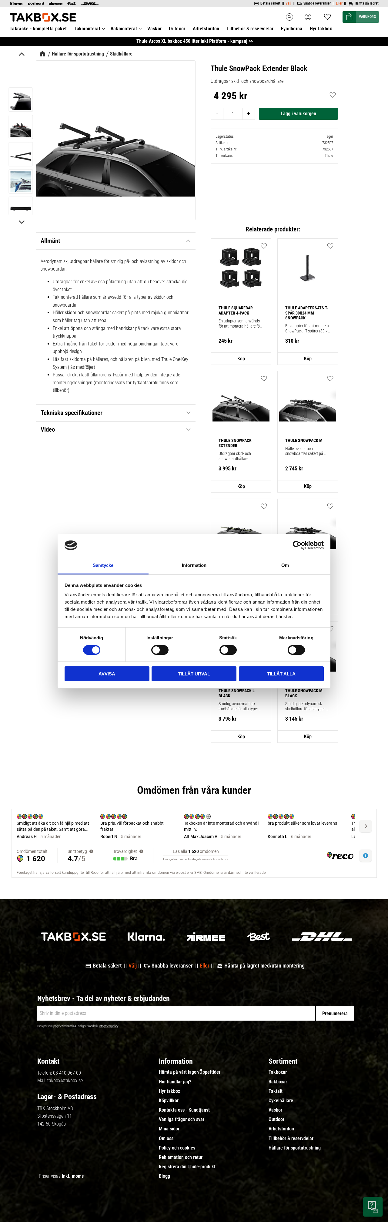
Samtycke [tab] (103, 565)
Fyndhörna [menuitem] (292, 29)
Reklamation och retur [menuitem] (180, 1157)
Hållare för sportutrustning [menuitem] (295, 1148)
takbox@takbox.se (65, 1080)
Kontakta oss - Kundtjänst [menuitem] (184, 1110)
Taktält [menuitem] (276, 1091)
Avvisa (107, 673)
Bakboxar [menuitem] (278, 1082)
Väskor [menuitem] (154, 29)
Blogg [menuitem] (164, 1176)
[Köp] (298, 114)
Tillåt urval (194, 673)
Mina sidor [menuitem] (169, 1129)
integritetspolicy (108, 1026)
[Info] (241, 359)
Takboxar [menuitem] (278, 1072)
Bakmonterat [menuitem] (124, 29)
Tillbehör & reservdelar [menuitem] (249, 29)
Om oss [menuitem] (166, 1138)
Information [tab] (194, 565)
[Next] (21, 221)
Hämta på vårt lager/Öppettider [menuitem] (189, 1072)
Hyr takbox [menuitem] (321, 29)
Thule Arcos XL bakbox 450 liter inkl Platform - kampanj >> (194, 41)
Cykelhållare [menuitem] (281, 1100)
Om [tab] (285, 565)
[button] (327, 15)
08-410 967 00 (67, 1073)
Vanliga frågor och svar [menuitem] (181, 1119)
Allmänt (50, 240)
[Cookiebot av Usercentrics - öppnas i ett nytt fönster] (297, 545)
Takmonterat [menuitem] (87, 29)
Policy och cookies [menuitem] (177, 1148)
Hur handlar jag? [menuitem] (175, 1082)
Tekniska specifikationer (71, 412)
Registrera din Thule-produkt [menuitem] (187, 1167)
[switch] (160, 650)
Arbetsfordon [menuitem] (206, 29)
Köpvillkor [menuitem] (169, 1100)
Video (48, 429)
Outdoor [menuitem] (177, 29)
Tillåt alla (281, 673)
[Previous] (21, 54)
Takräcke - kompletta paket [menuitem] (38, 29)
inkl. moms (73, 1176)
